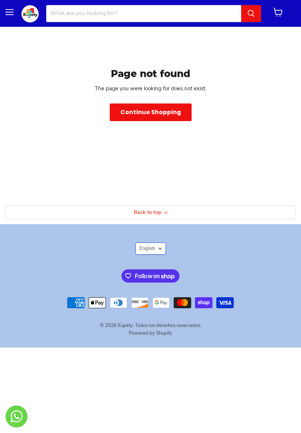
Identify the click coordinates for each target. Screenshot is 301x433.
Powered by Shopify (150, 333)
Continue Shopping (150, 112)
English (147, 248)
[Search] (251, 13)
